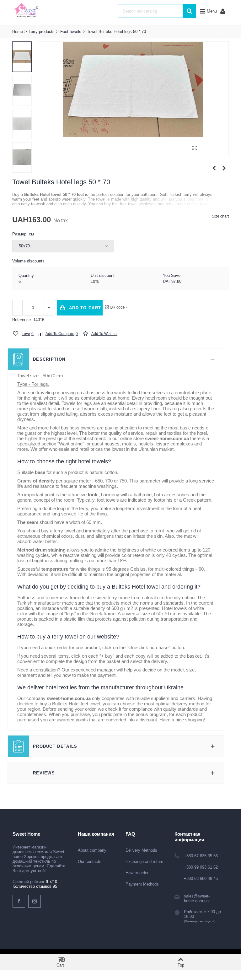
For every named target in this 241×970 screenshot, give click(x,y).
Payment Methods (142, 884)
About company (92, 850)
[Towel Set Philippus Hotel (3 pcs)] (214, 168)
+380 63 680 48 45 (201, 878)
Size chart (220, 216)
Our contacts (89, 861)
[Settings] (223, 11)
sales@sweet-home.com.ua (197, 898)
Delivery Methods (141, 850)
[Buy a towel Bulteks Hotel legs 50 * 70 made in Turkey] (195, 148)
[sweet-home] (26, 11)
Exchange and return (144, 861)
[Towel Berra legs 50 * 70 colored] (224, 168)
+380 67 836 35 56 (201, 856)
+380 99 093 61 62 (201, 867)
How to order (137, 872)
